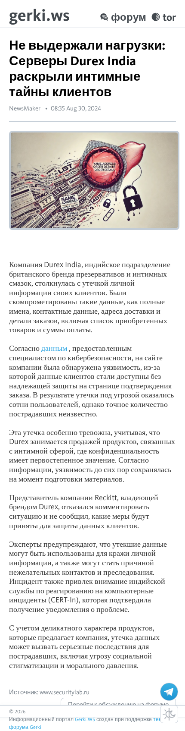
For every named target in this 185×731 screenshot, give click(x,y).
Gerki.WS (85, 719)
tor (169, 17)
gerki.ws (39, 15)
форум (128, 17)
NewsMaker (24, 108)
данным (54, 348)
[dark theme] (169, 714)
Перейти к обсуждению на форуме (118, 705)
